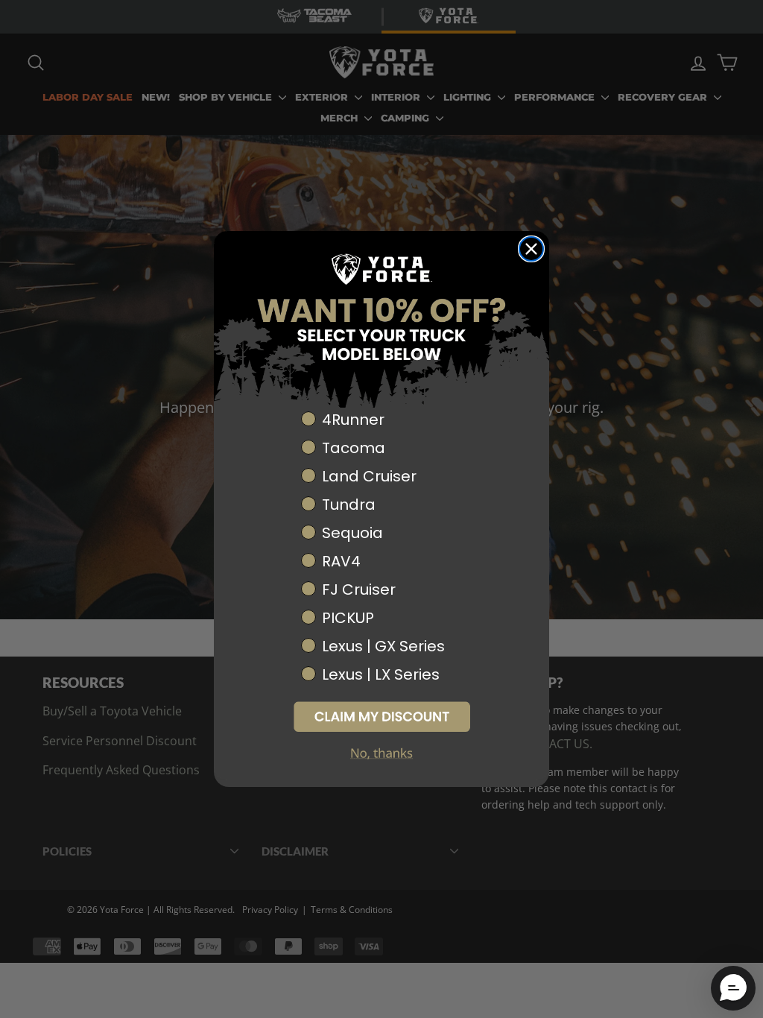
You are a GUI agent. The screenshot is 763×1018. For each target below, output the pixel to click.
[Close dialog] (531, 249)
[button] (381, 717)
